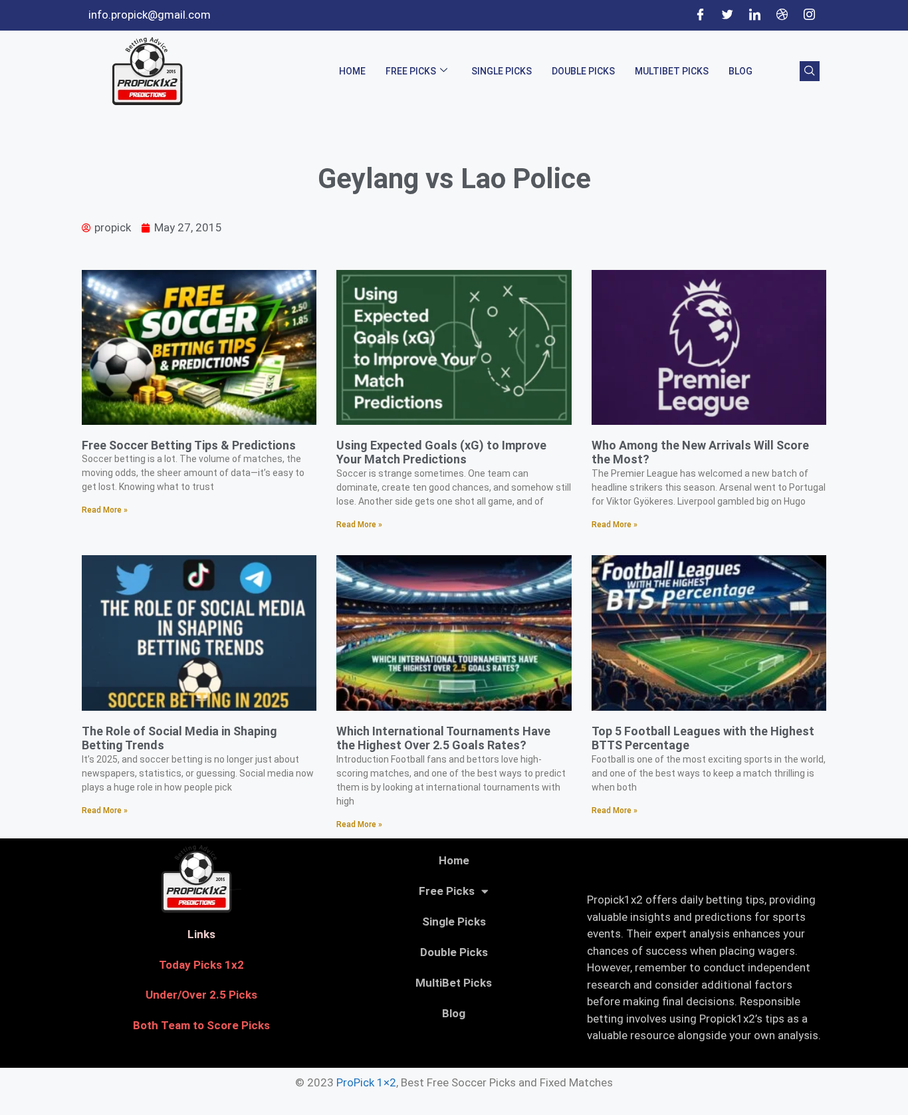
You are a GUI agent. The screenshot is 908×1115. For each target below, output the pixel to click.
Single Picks (501, 71)
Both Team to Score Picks (201, 1025)
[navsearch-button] (810, 71)
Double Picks (583, 71)
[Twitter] (727, 15)
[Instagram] (809, 15)
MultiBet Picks (672, 71)
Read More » (105, 510)
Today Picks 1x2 (201, 964)
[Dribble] (782, 15)
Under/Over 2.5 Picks (201, 994)
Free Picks (411, 71)
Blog (740, 71)
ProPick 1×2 (366, 1082)
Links (201, 934)
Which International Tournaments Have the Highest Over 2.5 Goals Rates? (443, 738)
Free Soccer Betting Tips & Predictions (189, 445)
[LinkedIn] (754, 15)
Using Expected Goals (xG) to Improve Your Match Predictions (441, 452)
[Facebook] (700, 15)
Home (352, 71)
